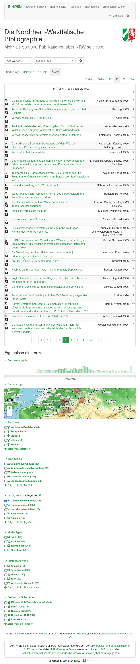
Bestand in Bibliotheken (21, 597)
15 (110, 79)
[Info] (129, 15)
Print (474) (16, 537)
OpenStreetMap (113, 633)
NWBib (16, 6)
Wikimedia (82, 633)
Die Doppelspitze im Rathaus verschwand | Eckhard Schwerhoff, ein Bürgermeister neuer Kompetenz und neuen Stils (48, 102)
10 (90, 340)
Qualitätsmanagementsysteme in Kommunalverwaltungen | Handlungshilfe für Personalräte (46, 229)
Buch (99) (15, 578)
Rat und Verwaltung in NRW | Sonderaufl (35, 185)
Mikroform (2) (18, 550)
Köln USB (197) (19, 619)
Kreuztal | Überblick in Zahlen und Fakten (35, 261)
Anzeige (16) (17, 518)
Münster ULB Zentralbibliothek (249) (31, 602)
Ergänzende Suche (114, 6)
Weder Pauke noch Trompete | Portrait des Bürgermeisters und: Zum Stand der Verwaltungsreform (48, 195)
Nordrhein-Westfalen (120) (25, 509)
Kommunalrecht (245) (22, 505)
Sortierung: (12, 72)
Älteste (55, 72)
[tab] (12, 72)
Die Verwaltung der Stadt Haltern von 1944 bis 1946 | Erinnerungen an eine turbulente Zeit (42, 254)
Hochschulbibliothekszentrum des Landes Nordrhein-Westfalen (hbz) (60, 653)
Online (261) (17, 541)
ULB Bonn (103, 649)
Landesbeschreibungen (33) (26, 480)
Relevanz (28, 72)
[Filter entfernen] (40, 495)
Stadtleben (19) (19, 513)
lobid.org (43, 633)
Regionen (75, 6)
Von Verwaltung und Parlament (29, 219)
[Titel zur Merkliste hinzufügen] (133, 100)
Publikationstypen (17, 561)
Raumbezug (14, 384)
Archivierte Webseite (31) (24, 583)
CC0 (56, 633)
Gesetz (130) (17, 574)
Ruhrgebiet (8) (18, 431)
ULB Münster (57, 649)
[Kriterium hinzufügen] (80, 60)
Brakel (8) (15, 435)
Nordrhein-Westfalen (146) (25, 427)
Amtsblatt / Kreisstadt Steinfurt (29, 211)
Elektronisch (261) (20, 545)
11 (97, 340)
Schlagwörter (15, 495)
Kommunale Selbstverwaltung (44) (29, 468)
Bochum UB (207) (20, 611)
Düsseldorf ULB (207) (22, 615)
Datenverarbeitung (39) (23, 476)
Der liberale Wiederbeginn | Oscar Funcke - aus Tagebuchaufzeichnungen (39, 204)
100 (131, 79)
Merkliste (117, 16)
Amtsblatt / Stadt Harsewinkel (28, 152)
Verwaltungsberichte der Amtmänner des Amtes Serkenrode (46, 135)
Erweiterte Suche (36, 6)
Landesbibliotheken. (64, 661)
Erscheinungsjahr (17, 360)
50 (123, 79)
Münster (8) (16, 440)
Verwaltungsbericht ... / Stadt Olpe (31, 117)
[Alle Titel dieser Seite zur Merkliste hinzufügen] (133, 92)
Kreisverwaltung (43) (21, 472)
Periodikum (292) (20, 570)
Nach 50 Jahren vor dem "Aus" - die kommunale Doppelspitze (47, 269)
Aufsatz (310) (17, 566)
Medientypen (15, 532)
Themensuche (58, 6)
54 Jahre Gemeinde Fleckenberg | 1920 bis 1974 (40, 316)
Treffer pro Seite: (95, 79)
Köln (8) (14, 444)
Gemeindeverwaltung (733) (25, 500)
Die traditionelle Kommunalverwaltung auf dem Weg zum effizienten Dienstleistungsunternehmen (44, 145)
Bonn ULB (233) (19, 606)
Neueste (42, 72)
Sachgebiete (92, 6)
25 (117, 79)
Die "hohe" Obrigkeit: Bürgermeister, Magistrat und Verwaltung (47, 286)
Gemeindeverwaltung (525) (25, 463)
